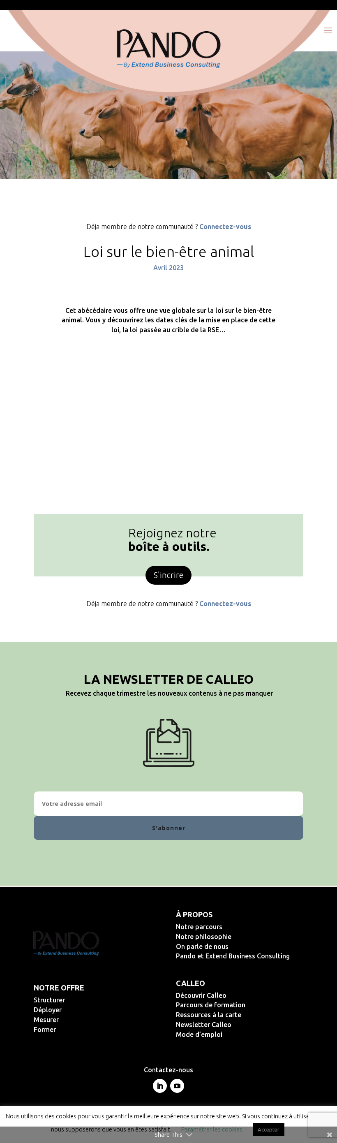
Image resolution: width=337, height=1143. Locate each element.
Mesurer (72, 1019)
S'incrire (168, 575)
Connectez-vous (225, 226)
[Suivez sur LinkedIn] (160, 1086)
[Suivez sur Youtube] (177, 1086)
